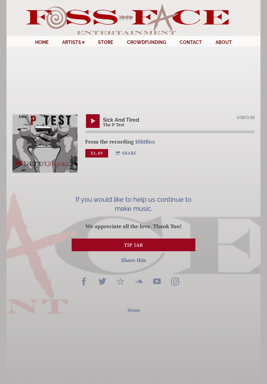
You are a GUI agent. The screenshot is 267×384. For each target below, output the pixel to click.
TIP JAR (133, 245)
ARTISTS (71, 42)
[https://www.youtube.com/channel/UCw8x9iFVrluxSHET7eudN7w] (157, 282)
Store (105, 42)
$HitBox (145, 141)
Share (129, 153)
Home (42, 42)
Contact (191, 42)
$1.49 (97, 153)
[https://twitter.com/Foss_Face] (102, 282)
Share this (133, 260)
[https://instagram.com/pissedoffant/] (175, 282)
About (224, 42)
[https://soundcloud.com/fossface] (139, 282)
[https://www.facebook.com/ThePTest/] (84, 282)
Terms (133, 310)
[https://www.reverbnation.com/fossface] (120, 282)
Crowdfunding (146, 42)
